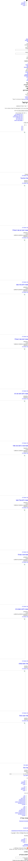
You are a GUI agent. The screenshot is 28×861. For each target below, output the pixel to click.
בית (24, 780)
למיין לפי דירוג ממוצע (18, 115)
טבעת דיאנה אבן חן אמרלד (21, 339)
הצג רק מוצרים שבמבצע (21, 106)
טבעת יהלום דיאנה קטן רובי (21, 393)
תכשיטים (23, 782)
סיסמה (26, 52)
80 (22, 129)
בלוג (24, 795)
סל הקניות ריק (26, 94)
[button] (26, 765)
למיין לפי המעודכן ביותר (18, 116)
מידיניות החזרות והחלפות (20, 801)
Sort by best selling (18, 120)
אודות (24, 784)
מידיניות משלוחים (21, 803)
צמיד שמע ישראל (23, 715)
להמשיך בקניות (26, 97)
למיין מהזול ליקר (19, 117)
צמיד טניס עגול (24, 178)
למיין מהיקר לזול (19, 119)
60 (22, 128)
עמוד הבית (26, 99)
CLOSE (25, 851)
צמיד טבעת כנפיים (23, 663)
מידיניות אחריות (22, 800)
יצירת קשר (23, 783)
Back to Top (25, 845)
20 (22, 126)
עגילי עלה (25, 767)
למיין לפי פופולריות (19, 114)
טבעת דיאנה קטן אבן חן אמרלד (20, 230)
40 (22, 127)
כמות (27, 772)
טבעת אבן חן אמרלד (23, 554)
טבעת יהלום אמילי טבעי (22, 500)
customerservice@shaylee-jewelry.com (19, 830)
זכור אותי (27, 58)
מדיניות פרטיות (22, 799)
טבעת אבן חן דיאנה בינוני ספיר (20, 445)
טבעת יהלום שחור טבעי (22, 284)
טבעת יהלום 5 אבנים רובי (21, 609)
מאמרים (23, 804)
